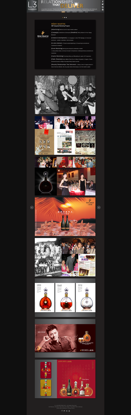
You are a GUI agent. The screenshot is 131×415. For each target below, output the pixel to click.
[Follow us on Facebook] (103, 2)
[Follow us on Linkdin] (103, 7)
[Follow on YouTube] (103, 10)
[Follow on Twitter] (103, 4)
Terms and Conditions (61, 408)
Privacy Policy (71, 408)
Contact (81, 11)
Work (63, 11)
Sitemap (80, 406)
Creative (74, 11)
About (68, 11)
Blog (86, 11)
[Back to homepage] (32, 5)
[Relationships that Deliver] (70, 5)
